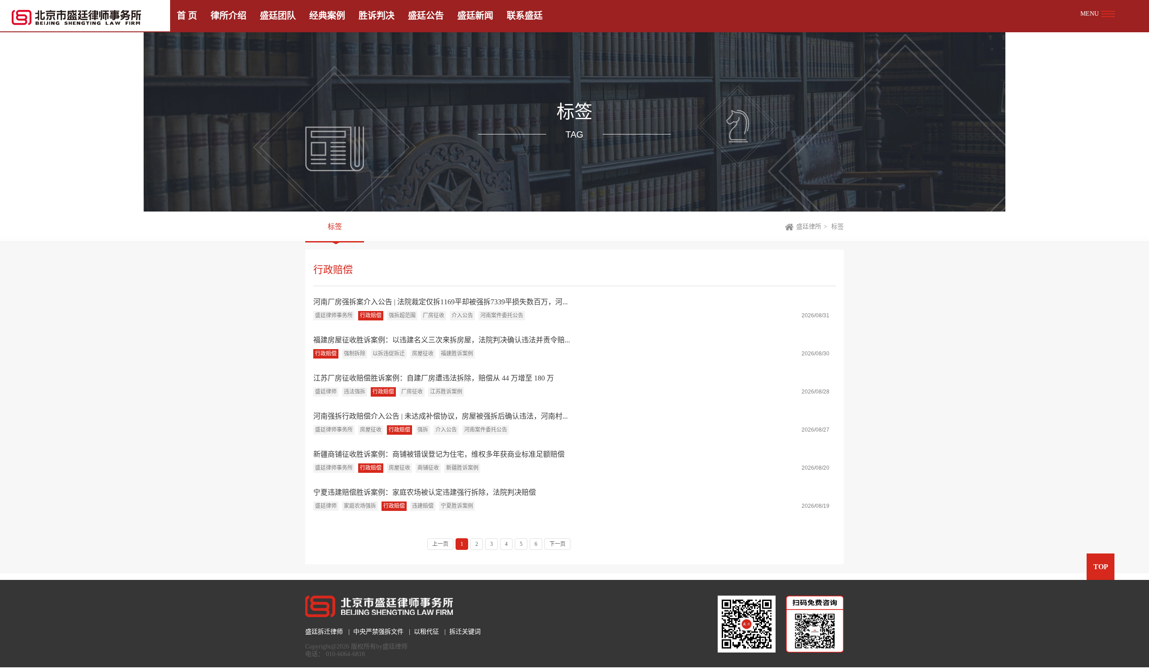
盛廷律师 (326, 392)
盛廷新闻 (475, 16)
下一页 (557, 544)
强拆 (422, 430)
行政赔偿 (371, 315)
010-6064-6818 (345, 654)
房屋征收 (423, 353)
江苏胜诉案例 (446, 392)
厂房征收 (433, 315)
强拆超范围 (402, 315)
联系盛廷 (525, 16)
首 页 (187, 16)
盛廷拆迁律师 (324, 631)
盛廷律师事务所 (334, 315)
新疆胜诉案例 (462, 468)
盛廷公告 (426, 16)
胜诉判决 (377, 16)
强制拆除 (354, 353)
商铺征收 (428, 468)
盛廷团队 (278, 16)
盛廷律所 (808, 226)
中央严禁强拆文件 (378, 631)
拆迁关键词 (465, 631)
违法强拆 (354, 392)
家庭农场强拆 (360, 506)
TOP (1100, 567)
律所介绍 (228, 16)
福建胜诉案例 (457, 353)
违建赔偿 (423, 506)
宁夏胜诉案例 (457, 506)
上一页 (440, 544)
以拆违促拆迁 (389, 353)
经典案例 (327, 16)
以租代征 (426, 631)
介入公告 (462, 315)
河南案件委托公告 (501, 315)
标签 (335, 226)
